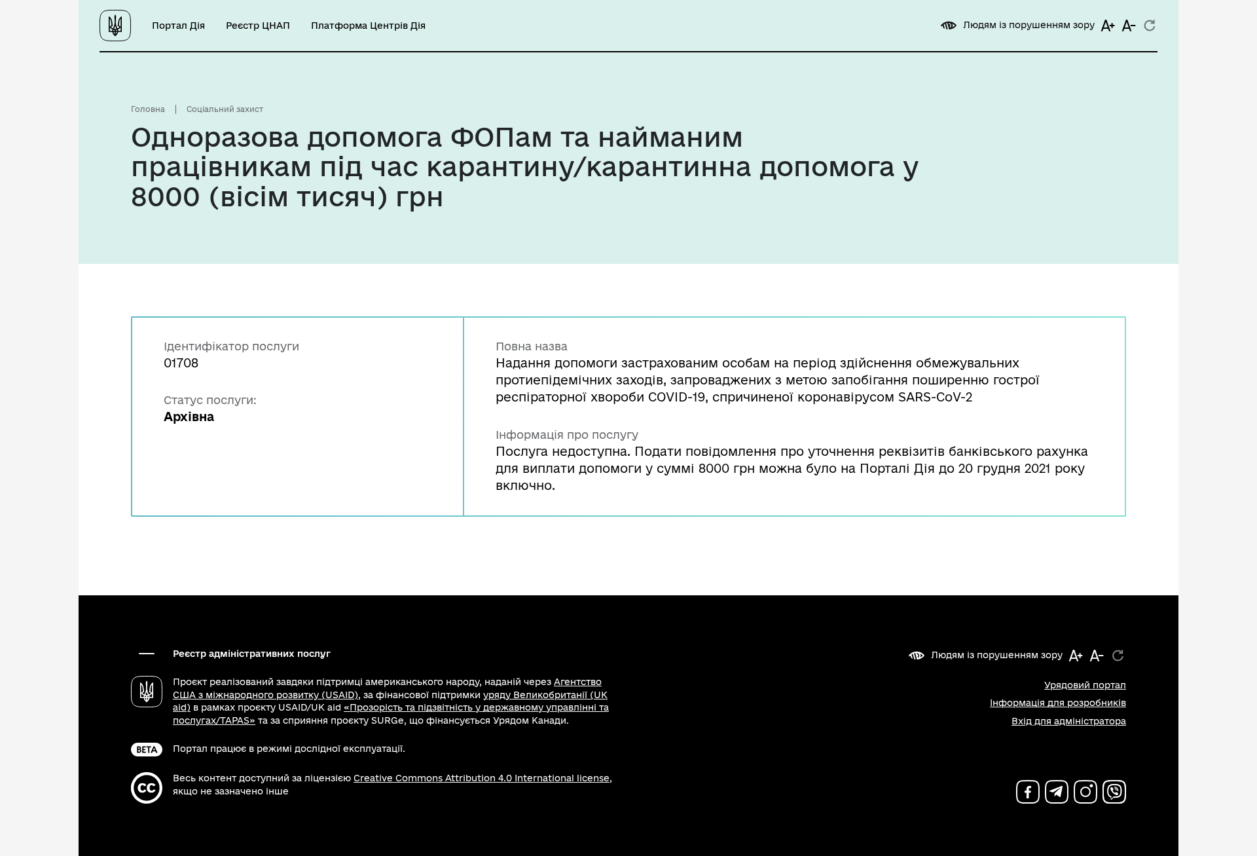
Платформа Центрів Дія (368, 25)
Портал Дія (178, 25)
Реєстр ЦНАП (258, 25)
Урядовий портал (1085, 685)
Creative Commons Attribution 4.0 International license (482, 778)
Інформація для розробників (1058, 703)
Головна (148, 109)
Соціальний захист (225, 109)
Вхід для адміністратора (1068, 721)
